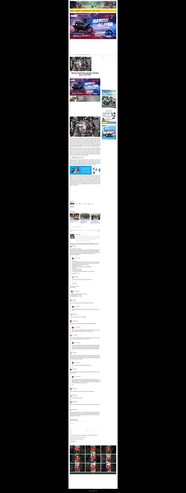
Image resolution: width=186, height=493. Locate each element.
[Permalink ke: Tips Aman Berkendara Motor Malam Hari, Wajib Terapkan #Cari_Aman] (74, 216)
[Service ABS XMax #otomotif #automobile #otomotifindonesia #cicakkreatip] (93, 467)
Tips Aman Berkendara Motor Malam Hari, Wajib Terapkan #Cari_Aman (74, 221)
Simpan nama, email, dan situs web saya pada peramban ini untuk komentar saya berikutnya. (84, 435)
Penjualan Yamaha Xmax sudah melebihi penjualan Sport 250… (76, 230)
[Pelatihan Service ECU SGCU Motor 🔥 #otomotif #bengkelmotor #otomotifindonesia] (93, 449)
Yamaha (80, 226)
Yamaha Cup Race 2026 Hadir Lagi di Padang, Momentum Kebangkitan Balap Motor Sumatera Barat (85, 221)
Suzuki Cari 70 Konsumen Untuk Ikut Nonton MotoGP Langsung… (93, 230)
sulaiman (73, 334)
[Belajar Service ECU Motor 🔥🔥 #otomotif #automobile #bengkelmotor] (77, 449)
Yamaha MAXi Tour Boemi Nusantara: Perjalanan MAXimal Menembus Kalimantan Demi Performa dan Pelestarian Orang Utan (95, 222)
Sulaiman (73, 320)
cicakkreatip (78, 234)
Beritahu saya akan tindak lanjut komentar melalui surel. (79, 437)
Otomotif (74, 226)
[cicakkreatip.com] (93, 4)
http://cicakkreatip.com (84, 234)
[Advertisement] (93, 46)
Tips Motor (77, 226)
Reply (70, 256)
